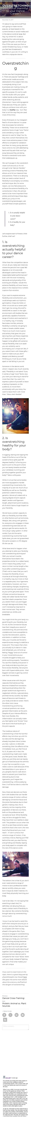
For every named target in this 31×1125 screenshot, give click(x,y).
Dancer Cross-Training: (13, 998)
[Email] (23, 1015)
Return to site (8, 1)
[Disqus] (15, 1053)
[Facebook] (4, 1015)
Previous (4, 996)
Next (3, 1001)
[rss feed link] (5, 1020)
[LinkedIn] (17, 1015)
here (25, 977)
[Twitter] (10, 1015)
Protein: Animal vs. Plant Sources (14, 1004)
